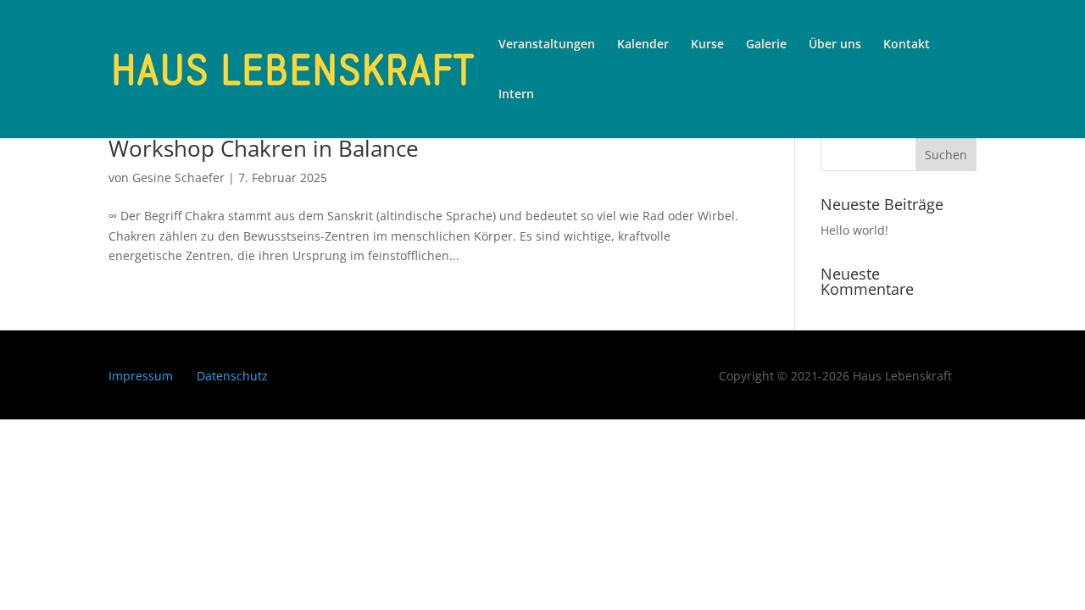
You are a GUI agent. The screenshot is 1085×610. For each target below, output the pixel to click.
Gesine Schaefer (178, 177)
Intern (516, 95)
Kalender (643, 45)
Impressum (140, 376)
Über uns (835, 45)
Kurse (707, 45)
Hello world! (854, 230)
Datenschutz (232, 376)
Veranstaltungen (546, 45)
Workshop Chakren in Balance (263, 148)
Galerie (766, 45)
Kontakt (906, 45)
